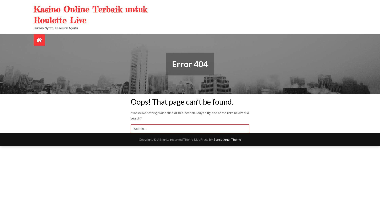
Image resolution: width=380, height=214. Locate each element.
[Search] (244, 128)
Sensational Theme (227, 139)
